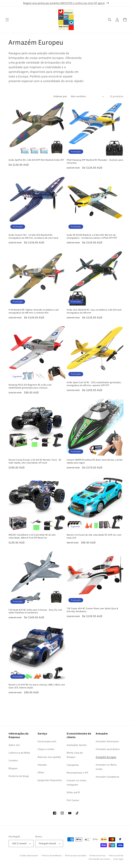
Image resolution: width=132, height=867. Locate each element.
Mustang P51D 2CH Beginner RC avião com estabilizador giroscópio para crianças (30, 386)
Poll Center (73, 800)
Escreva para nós (47, 741)
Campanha (73, 764)
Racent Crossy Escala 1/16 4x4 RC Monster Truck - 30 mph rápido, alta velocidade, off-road (35, 461)
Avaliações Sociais (77, 745)
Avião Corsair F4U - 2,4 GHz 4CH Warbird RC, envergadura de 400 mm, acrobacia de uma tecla (33, 236)
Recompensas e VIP (77, 772)
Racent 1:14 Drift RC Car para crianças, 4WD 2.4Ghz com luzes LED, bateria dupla (37, 686)
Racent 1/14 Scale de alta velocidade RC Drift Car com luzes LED (94, 536)
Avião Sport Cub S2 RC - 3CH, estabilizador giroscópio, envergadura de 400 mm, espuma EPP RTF (94, 384)
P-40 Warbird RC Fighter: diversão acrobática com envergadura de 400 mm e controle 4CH (34, 311)
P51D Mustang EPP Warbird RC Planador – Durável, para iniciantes (95, 161)
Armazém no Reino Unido (106, 767)
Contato (13, 760)
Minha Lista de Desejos (75, 755)
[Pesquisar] (109, 20)
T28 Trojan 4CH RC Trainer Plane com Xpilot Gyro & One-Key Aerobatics (92, 610)
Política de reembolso (52, 855)
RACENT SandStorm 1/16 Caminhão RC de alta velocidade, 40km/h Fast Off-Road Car (32, 536)
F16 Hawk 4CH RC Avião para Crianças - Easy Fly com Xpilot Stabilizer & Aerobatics (35, 611)
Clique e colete (46, 749)
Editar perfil (73, 792)
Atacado (42, 764)
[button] (7, 20)
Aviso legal (118, 859)
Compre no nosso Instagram (76, 782)
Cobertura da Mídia (19, 752)
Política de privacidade (75, 855)
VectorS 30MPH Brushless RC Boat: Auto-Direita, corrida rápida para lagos (95, 461)
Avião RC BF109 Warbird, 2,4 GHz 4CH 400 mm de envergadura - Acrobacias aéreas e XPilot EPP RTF (92, 236)
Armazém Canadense (107, 776)
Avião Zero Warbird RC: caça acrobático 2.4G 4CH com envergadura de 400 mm (94, 311)
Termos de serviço (97, 855)
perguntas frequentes (50, 780)
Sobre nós (14, 745)
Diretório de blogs (19, 776)
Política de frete (116, 855)
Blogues (13, 768)
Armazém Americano (107, 741)
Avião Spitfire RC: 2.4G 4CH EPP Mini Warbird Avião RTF (36, 160)
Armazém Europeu (106, 757)
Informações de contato (99, 859)
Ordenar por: (60, 96)
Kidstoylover (32, 855)
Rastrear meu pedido (49, 757)
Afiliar (41, 772)
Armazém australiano (108, 749)
